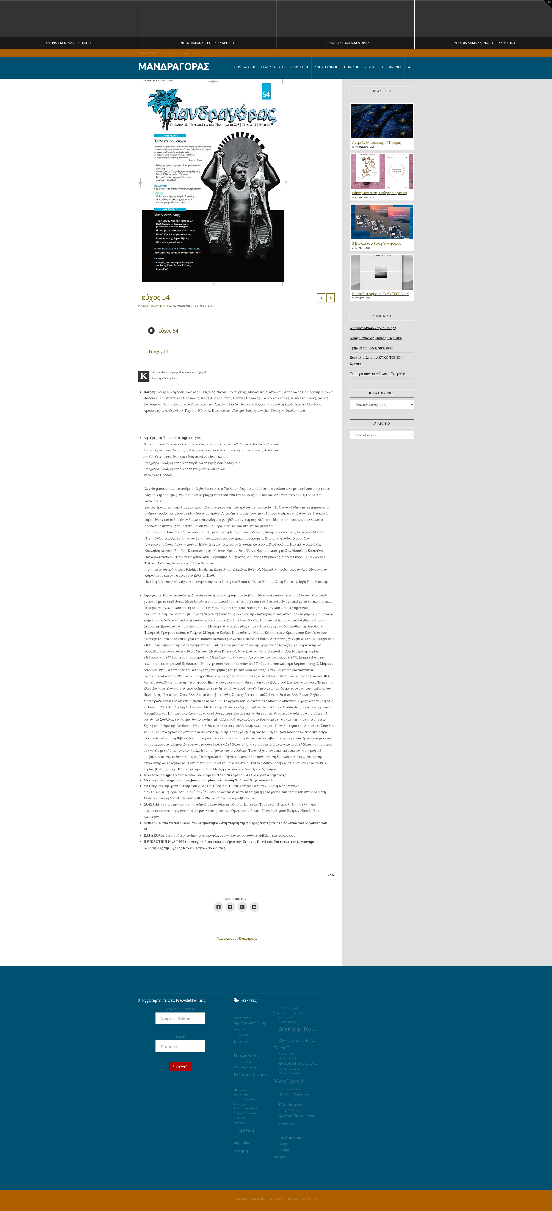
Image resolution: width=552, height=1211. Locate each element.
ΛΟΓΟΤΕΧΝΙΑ (275, 1198)
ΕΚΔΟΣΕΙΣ (257, 1198)
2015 (236, 1008)
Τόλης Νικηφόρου (291, 1104)
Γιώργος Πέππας (288, 1021)
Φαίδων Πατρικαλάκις (246, 1108)
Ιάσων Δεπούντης (288, 1058)
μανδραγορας (291, 1137)
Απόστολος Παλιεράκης (289, 1013)
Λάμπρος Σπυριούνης (289, 1073)
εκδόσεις (240, 1122)
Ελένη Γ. (281, 1047)
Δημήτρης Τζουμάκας (298, 1028)
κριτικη (238, 1136)
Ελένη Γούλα (286, 1053)
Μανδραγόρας (293, 1080)
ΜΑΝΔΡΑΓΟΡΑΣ (173, 66)
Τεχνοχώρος (241, 1104)
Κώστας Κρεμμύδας (253, 1074)
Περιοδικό (241, 1089)
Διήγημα (240, 1029)
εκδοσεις (287, 1123)
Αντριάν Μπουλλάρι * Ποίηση (373, 327)
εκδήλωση (239, 1117)
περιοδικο (243, 1142)
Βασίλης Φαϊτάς (242, 1017)
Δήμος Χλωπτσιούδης (250, 1022)
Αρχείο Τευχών (149, 306)
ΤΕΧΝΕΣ (292, 1198)
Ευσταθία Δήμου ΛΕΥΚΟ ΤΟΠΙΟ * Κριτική (376, 360)
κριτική (246, 1130)
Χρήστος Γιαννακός (245, 1113)
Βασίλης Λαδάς (287, 1017)
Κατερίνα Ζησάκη (244, 1062)
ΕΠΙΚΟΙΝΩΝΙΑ (309, 1198)
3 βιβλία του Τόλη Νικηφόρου (372, 347)
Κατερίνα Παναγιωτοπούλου (298, 1063)
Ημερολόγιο (246, 1055)
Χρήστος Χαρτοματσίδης (298, 1115)
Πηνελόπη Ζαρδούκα (294, 1094)
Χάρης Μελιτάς (289, 1110)
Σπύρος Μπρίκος (243, 1094)
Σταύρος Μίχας (248, 1099)
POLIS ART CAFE (288, 1007)
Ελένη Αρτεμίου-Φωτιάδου (298, 1040)
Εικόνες (241, 1041)
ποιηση (279, 1156)
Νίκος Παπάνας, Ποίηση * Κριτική (376, 337)
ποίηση (241, 1150)
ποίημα (283, 1144)
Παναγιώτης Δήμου (290, 1089)
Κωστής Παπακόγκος (290, 1068)
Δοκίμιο (244, 1034)
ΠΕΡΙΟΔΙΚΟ (166, 306)
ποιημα (284, 1149)
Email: (180, 1036)
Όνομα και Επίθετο (180, 1008)
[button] (548, 4)
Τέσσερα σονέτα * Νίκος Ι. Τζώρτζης (378, 373)
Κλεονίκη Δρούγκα (246, 1067)
